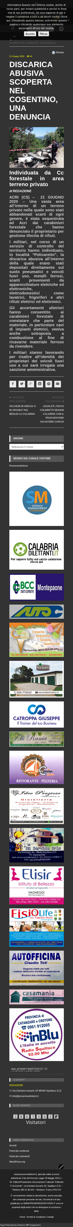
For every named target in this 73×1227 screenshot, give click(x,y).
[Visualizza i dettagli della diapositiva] (36, 550)
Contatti (50, 1217)
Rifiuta (43, 34)
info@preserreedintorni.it (25, 1096)
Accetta (30, 34)
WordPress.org (17, 1161)
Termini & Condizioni (35, 1217)
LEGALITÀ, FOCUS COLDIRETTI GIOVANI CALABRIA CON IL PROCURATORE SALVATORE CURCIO (52, 414)
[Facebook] (12, 384)
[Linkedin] (39, 384)
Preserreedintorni (18, 465)
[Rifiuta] (68, 20)
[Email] (57, 384)
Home (22, 1217)
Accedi (13, 1145)
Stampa (60, 52)
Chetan (20, 1225)
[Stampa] (53, 52)
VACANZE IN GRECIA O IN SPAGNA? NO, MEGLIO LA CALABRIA (22, 410)
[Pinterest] (48, 384)
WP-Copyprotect (33, 1225)
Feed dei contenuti (19, 1151)
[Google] (30, 384)
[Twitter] (21, 384)
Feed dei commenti (19, 1156)
